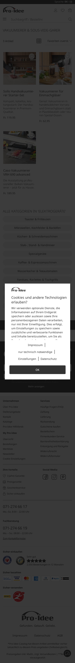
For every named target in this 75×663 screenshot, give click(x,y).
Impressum (35, 345)
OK (37, 370)
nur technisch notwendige (35, 352)
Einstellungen (27, 359)
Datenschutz (49, 359)
